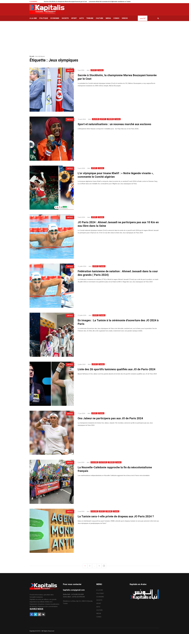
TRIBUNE (110, 119)
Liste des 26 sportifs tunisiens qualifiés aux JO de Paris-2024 (116, 369)
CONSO (98, 617)
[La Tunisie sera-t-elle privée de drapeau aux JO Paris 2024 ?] (52, 531)
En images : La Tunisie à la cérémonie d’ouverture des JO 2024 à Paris (118, 322)
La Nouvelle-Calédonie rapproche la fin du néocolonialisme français (115, 469)
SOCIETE (99, 600)
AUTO (98, 607)
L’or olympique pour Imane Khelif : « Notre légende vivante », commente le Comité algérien (116, 175)
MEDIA (98, 613)
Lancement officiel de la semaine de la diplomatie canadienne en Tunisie (89, 1)
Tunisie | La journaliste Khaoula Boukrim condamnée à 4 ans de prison (132, 1)
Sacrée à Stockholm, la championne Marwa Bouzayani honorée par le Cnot (44, 1)
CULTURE (99, 610)
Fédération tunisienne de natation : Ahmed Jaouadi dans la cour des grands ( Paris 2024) (118, 273)
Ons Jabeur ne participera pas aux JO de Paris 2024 (110, 418)
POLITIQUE (103, 462)
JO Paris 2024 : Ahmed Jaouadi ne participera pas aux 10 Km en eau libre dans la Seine (118, 224)
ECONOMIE (100, 597)
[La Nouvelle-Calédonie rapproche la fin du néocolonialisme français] (52, 482)
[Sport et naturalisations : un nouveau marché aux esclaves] (52, 139)
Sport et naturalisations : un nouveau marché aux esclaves (114, 124)
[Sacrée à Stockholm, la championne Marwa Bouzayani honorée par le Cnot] (52, 90)
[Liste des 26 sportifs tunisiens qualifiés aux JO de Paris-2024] (52, 384)
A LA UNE (96, 119)
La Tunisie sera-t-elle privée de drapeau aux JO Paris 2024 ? (116, 516)
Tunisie (100, 70)
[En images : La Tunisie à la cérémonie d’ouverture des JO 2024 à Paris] (52, 335)
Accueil (32, 56)
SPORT (93, 70)
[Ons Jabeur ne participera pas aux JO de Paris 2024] (52, 433)
